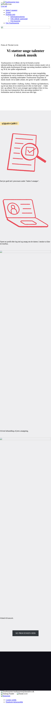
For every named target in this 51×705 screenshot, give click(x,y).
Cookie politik (11, 700)
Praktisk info (10, 14)
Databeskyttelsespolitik (14, 702)
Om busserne (15, 21)
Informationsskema (17, 17)
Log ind (4, 6)
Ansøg (8, 12)
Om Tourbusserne (12, 23)
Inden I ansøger (11, 10)
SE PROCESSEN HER (26, 633)
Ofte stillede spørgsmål (19, 19)
